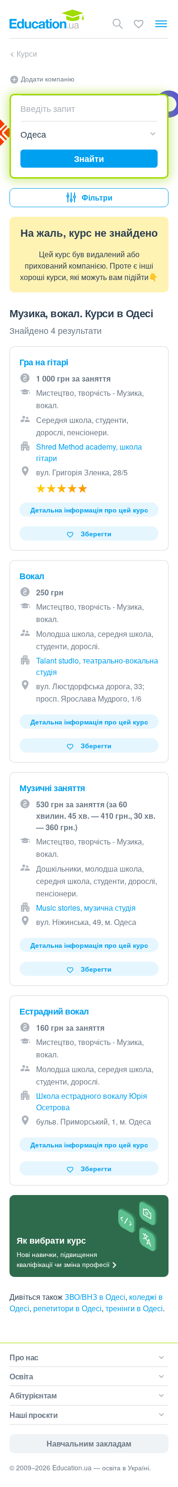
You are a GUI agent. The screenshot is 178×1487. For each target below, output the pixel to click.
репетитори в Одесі (67, 1308)
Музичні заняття (52, 788)
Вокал (31, 576)
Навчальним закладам (89, 1443)
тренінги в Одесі (134, 1308)
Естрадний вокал (54, 1011)
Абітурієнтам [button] (32, 1395)
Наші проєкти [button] (33, 1414)
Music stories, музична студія (86, 907)
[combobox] (85, 108)
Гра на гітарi (43, 362)
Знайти (89, 158)
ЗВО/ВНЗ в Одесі (95, 1296)
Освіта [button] (21, 1376)
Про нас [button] (23, 1357)
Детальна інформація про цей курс (89, 509)
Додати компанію (47, 78)
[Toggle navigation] (161, 24)
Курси (27, 53)
